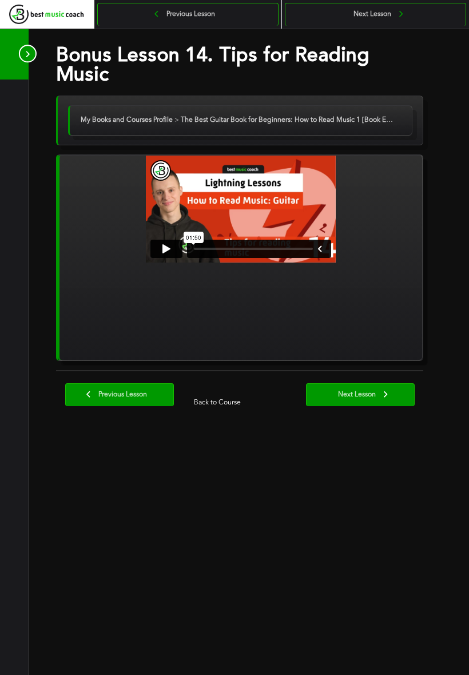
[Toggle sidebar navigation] (25, 54)
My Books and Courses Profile (127, 120)
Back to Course (217, 402)
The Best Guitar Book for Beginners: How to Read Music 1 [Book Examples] (298, 120)
